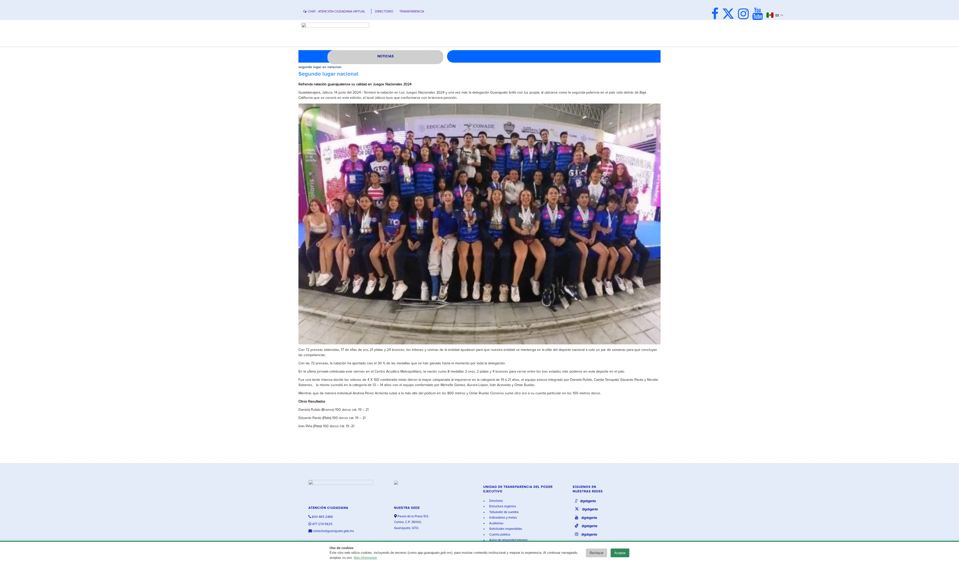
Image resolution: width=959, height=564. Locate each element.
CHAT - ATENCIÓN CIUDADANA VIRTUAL (336, 11)
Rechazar (596, 553)
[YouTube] (758, 14)
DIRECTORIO (384, 11)
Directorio (495, 501)
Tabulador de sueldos (503, 512)
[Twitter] (729, 14)
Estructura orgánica (502, 506)
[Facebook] (716, 14)
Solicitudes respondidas (505, 529)
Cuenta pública (499, 534)
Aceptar (620, 553)
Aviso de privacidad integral (507, 540)
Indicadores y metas (502, 517)
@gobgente (587, 501)
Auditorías (495, 523)
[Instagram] (744, 14)
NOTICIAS (385, 56)
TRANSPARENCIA (411, 11)
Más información (365, 558)
